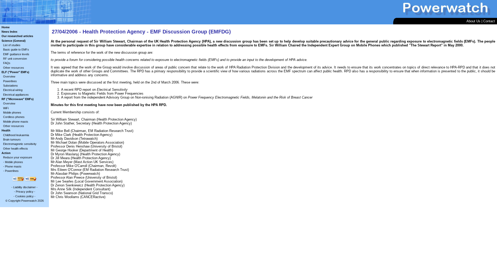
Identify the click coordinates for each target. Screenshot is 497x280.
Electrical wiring (13, 90)
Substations (10, 85)
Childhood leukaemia (16, 135)
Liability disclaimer (24, 187)
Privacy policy (24, 191)
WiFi (6, 108)
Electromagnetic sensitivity (19, 143)
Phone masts (13, 166)
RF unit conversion (15, 58)
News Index (9, 31)
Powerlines (10, 81)
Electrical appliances (16, 94)
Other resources (13, 67)
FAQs (6, 63)
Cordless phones (14, 116)
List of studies (11, 45)
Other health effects (15, 148)
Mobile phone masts (15, 121)
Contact (489, 21)
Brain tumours (12, 139)
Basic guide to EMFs (16, 49)
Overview (9, 76)
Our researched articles (17, 36)
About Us (473, 21)
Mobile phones (12, 112)
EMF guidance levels (16, 54)
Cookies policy (24, 196)
